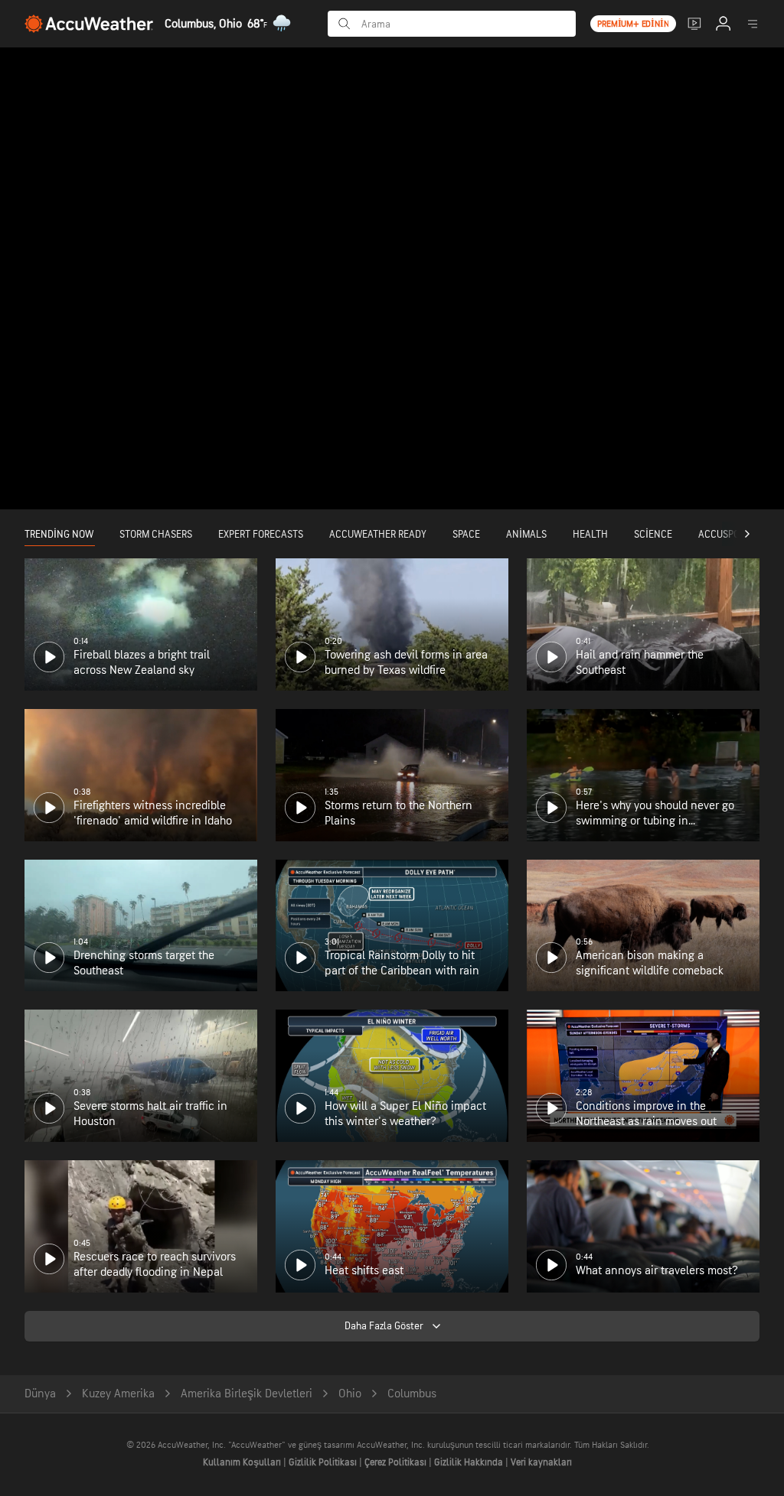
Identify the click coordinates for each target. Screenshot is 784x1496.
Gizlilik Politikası (324, 1462)
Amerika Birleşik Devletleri (246, 1394)
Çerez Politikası (396, 1462)
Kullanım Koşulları (243, 1462)
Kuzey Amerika (118, 1394)
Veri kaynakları (541, 1462)
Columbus (411, 1394)
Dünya (40, 1394)
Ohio (349, 1394)
